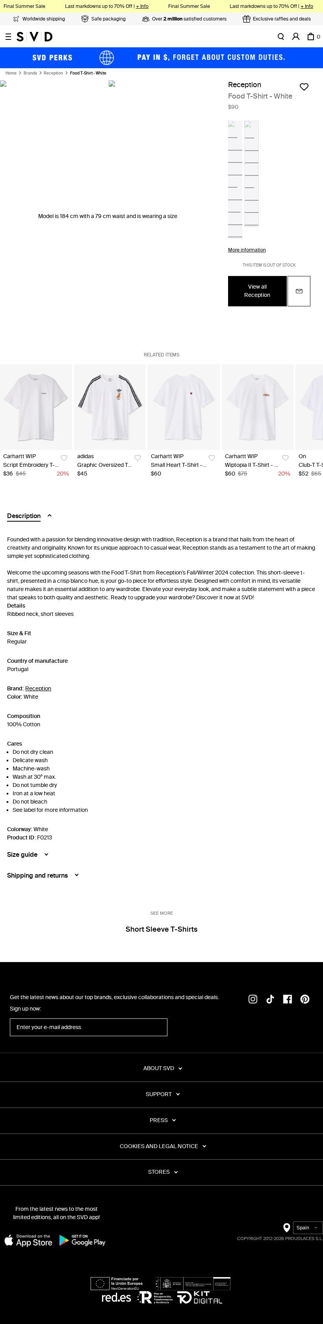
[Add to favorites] (304, 86)
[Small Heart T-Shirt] (184, 407)
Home (11, 73)
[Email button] (299, 291)
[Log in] (296, 37)
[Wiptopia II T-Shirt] (258, 407)
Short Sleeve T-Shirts (161, 929)
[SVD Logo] (34, 36)
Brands (30, 73)
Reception (53, 73)
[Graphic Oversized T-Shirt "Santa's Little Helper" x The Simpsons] (110, 407)
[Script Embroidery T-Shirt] (36, 407)
